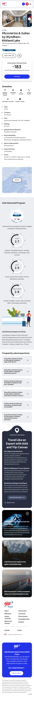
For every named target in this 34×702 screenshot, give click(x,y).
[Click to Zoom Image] (17, 18)
